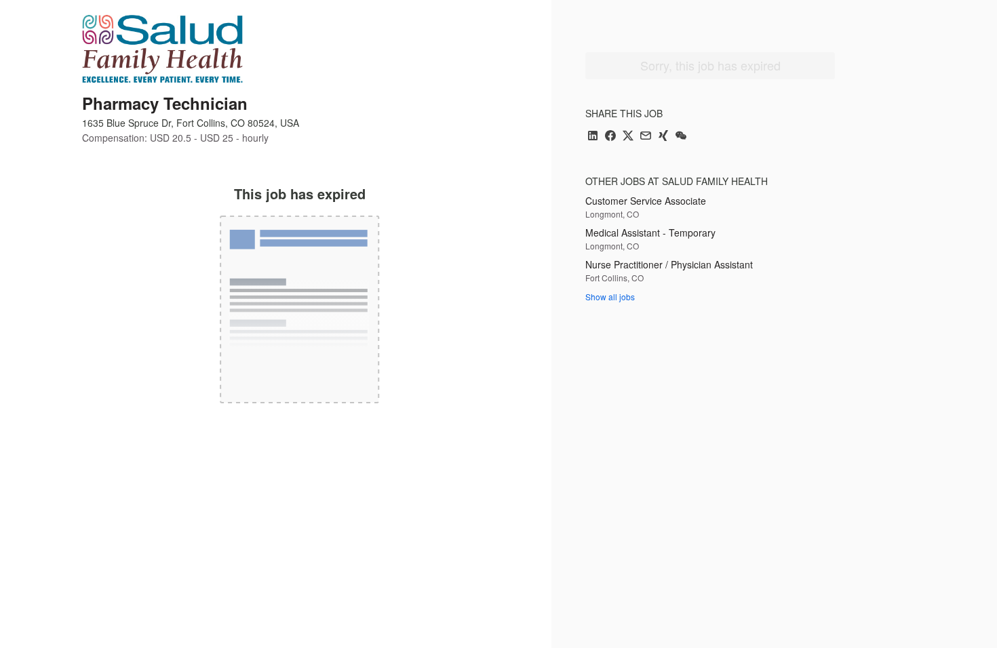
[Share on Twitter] (628, 136)
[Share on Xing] (663, 136)
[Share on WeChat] (681, 136)
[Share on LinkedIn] (592, 136)
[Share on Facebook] (610, 136)
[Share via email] (645, 136)
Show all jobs (610, 296)
